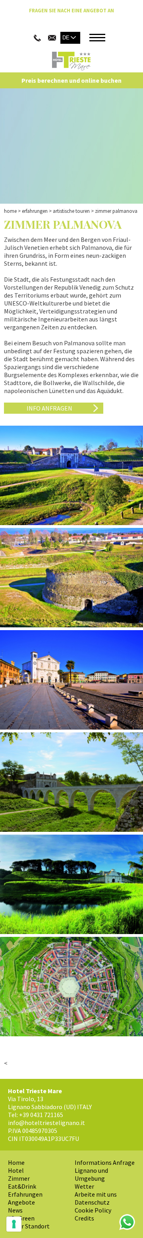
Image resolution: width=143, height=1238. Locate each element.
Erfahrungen (35, 211)
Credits (84, 1218)
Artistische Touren (71, 211)
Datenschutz (92, 1202)
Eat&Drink (22, 1186)
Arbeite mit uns (96, 1194)
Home (10, 211)
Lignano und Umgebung (91, 1174)
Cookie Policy (93, 1210)
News (15, 1210)
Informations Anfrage (105, 1162)
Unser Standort (29, 1226)
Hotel (16, 1170)
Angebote (21, 1202)
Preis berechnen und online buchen (71, 80)
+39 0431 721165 (41, 1115)
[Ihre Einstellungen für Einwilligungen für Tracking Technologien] (13, 1224)
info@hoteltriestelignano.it (46, 1123)
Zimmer (19, 1178)
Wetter (84, 1186)
